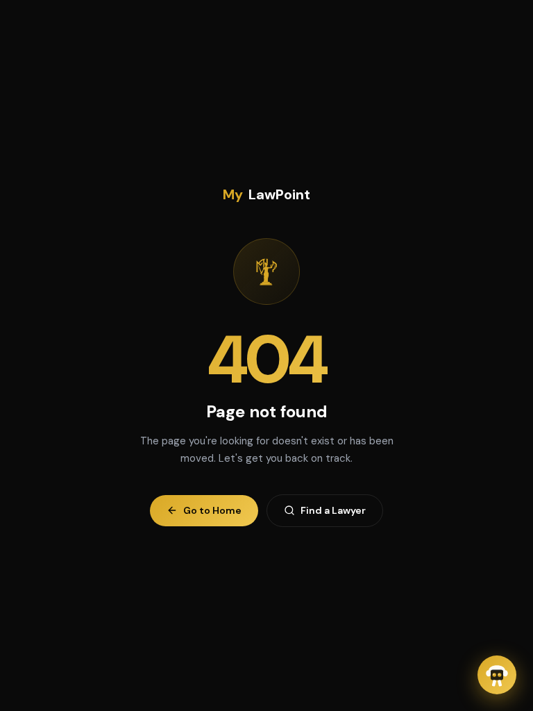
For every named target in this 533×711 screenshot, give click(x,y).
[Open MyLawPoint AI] (496, 674)
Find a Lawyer (333, 510)
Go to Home (212, 510)
